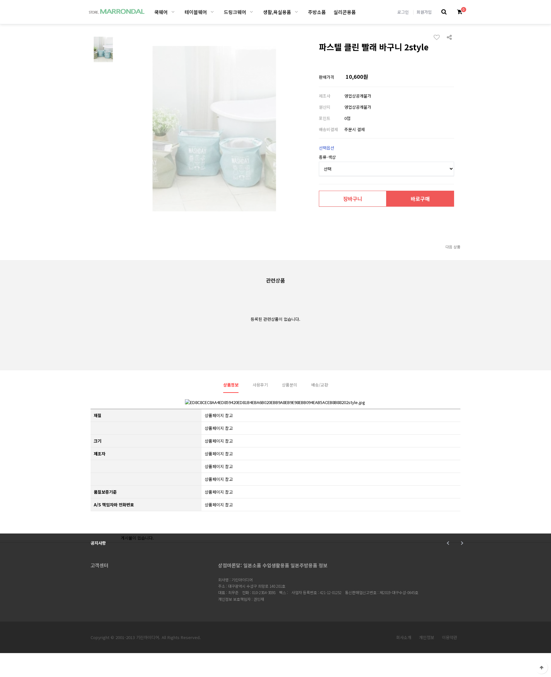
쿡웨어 (161, 12)
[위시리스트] (438, 37)
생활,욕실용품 (277, 12)
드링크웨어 (235, 12)
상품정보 (231, 385)
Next (461, 543)
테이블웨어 (196, 12)
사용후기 (260, 385)
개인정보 (426, 637)
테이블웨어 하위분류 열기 (212, 12)
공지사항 (98, 543)
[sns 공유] (449, 36)
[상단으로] (541, 667)
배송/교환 (319, 385)
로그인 (403, 12)
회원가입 (424, 12)
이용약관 (449, 637)
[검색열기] (444, 12)
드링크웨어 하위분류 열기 (251, 12)
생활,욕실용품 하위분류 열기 (296, 12)
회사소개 (403, 637)
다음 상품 (452, 246)
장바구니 (352, 198)
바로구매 (420, 198)
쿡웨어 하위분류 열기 (173, 12)
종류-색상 (327, 157)
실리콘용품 (345, 12)
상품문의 (289, 385)
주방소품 (317, 12)
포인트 (324, 118)
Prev (448, 543)
